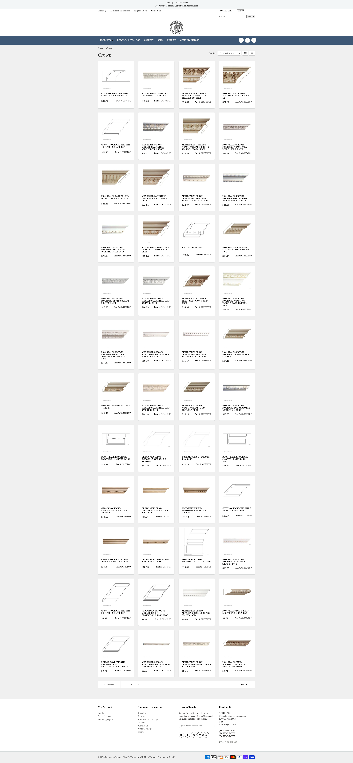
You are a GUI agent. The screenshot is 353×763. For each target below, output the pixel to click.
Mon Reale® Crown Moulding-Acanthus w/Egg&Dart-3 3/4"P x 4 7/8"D (113, 355)
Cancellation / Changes (148, 719)
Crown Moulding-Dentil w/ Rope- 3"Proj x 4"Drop (114, 561)
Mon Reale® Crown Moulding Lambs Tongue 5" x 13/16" (235, 354)
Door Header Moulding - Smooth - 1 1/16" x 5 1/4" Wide (236, 459)
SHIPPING (171, 40)
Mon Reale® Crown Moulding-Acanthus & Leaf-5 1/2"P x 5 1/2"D (234, 147)
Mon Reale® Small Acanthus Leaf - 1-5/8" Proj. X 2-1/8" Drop (234, 664)
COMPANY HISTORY (189, 40)
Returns (141, 716)
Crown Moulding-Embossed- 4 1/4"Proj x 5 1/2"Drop (114, 510)
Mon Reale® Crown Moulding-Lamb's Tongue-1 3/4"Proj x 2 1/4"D (156, 664)
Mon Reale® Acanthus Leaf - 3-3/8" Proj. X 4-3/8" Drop (195, 301)
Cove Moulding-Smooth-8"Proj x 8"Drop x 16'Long (115, 95)
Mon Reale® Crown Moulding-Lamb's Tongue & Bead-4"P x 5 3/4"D (155, 354)
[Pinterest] (193, 734)
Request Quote (140, 11)
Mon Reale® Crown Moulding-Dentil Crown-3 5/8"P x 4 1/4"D (196, 613)
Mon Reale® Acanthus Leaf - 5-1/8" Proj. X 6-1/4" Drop (155, 198)
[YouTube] (206, 734)
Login (167, 2)
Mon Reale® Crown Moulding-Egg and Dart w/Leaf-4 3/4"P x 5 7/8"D (235, 198)
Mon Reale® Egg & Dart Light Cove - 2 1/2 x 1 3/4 (235, 612)
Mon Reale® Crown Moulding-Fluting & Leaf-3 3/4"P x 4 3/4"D (115, 301)
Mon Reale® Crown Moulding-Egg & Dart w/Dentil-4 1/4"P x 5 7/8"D (195, 198)
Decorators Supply (113, 757)
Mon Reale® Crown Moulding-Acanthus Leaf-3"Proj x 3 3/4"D (156, 408)
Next (243, 685)
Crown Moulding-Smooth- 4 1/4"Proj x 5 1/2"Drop (115, 146)
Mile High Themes (148, 757)
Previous (110, 685)
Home (100, 48)
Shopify (126, 757)
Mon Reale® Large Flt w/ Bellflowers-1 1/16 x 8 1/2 (115, 197)
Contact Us (156, 11)
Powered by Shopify (167, 757)
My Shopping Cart (106, 719)
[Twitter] (181, 734)
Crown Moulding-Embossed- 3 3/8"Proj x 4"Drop (194, 510)
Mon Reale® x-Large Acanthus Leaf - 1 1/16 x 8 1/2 (235, 96)
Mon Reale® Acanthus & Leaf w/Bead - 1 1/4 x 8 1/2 (155, 95)
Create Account (181, 2)
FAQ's (141, 732)
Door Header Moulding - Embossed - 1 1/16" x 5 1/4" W (115, 458)
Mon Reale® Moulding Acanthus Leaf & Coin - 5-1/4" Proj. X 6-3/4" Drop (195, 147)
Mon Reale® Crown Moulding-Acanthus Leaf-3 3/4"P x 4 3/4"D (156, 301)
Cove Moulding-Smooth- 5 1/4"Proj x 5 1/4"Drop (236, 509)
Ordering (102, 11)
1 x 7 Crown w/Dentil (193, 247)
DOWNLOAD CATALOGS (128, 40)
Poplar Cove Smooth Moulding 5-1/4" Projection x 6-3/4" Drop (155, 613)
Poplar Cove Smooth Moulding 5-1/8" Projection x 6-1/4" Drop (114, 664)
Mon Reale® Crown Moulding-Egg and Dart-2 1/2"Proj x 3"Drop (236, 408)
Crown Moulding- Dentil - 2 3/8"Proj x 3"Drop (156, 561)
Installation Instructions (120, 11)
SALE (160, 40)
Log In (101, 713)
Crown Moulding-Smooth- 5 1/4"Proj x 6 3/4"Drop (115, 612)
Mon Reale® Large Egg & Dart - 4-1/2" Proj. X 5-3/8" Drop (155, 249)
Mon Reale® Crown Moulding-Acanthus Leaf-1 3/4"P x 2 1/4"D (196, 664)
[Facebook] (187, 734)
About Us (142, 722)
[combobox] (232, 16)
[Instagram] (200, 734)
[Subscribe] (211, 726)
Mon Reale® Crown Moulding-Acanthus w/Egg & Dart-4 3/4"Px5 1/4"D (234, 302)
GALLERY (148, 40)
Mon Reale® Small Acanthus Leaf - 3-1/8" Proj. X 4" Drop (193, 408)
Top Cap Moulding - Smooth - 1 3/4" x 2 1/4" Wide (196, 561)
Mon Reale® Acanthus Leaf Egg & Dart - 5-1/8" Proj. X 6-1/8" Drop (194, 96)
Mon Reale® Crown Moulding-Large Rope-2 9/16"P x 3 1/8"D (235, 562)
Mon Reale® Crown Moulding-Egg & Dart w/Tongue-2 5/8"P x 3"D (194, 354)
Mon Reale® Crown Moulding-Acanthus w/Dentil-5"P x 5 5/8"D (153, 147)
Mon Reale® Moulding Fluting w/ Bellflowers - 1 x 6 (236, 249)
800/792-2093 (226, 11)
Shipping (142, 713)
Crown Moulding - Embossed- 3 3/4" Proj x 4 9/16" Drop (155, 510)
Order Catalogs (145, 729)
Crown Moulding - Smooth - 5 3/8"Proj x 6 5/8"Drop (154, 459)
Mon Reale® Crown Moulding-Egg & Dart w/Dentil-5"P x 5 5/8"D (113, 249)
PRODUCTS (105, 40)
